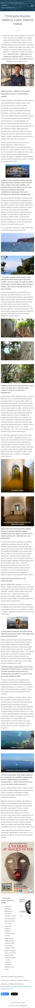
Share (6, 994)
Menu (32, 6)
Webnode (24, 1005)
